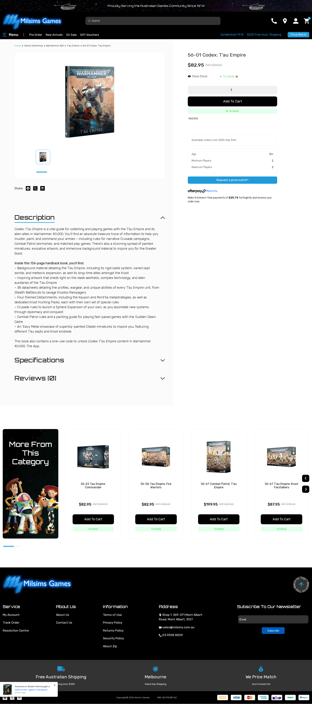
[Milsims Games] (36, 21)
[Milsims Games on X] (12, 697)
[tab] (41, 172)
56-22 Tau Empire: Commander (93, 485)
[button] (45, 157)
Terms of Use (112, 615)
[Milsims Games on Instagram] (19, 697)
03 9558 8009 (172, 635)
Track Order (11, 622)
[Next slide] (305, 489)
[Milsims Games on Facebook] (5, 697)
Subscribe (273, 630)
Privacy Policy (112, 622)
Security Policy (113, 638)
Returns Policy (113, 630)
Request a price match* (232, 180)
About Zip (110, 646)
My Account (11, 615)
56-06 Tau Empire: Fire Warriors (156, 485)
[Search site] (89, 21)
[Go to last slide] (305, 478)
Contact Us (64, 622)
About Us (62, 615)
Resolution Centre (16, 630)
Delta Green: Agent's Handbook (31, 689)
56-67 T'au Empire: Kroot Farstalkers (281, 485)
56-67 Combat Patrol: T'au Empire (219, 485)
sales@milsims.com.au (178, 627)
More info (211, 191)
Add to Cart (232, 101)
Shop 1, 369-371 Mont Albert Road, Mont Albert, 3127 (180, 617)
